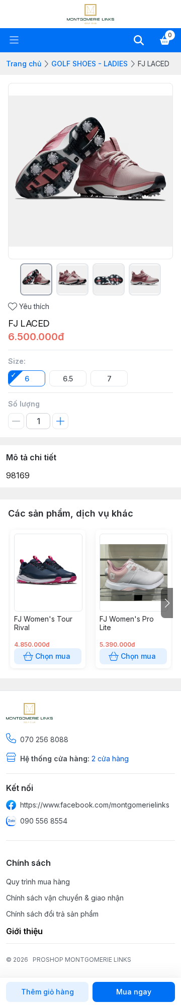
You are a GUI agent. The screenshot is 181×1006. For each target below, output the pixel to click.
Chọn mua (52, 656)
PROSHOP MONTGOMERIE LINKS (82, 959)
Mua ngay (133, 991)
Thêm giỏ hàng (47, 991)
